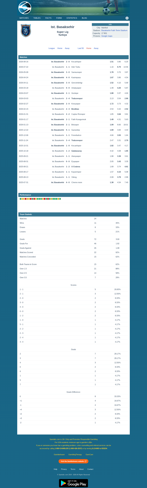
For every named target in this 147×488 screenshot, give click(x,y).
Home (59, 48)
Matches (24, 18)
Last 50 (81, 48)
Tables (37, 18)
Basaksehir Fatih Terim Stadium (114, 30)
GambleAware (59, 454)
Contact (90, 469)
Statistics (71, 18)
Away (67, 48)
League (52, 48)
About (81, 469)
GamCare (89, 454)
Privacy (64, 469)
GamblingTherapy (75, 454)
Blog (84, 18)
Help (55, 469)
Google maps (106, 36)
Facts (48, 18)
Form (59, 18)
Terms (73, 469)
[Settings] (127, 18)
